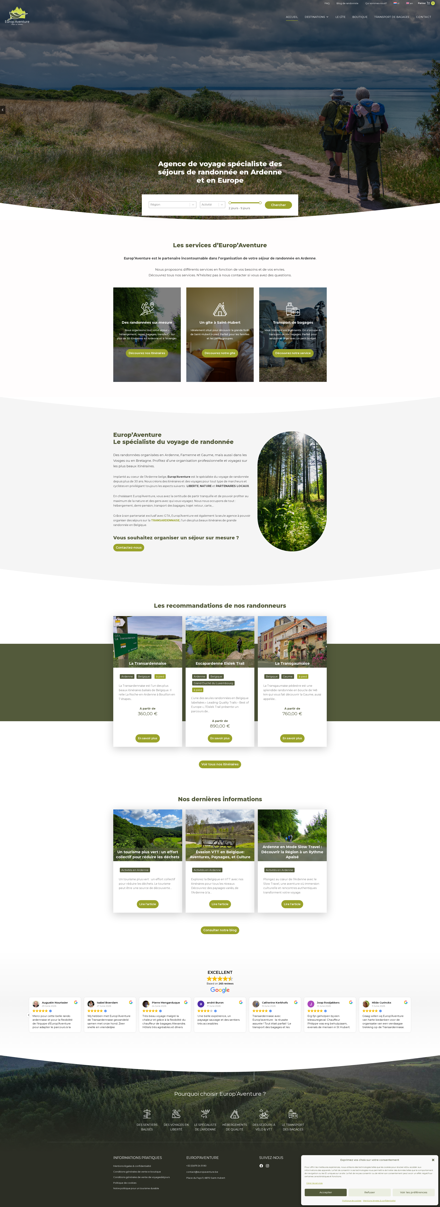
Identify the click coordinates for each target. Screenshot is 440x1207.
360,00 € (147, 713)
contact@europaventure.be (202, 1171)
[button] (433, 1160)
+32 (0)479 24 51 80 (196, 1165)
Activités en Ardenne (134, 870)
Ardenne (127, 676)
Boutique (359, 17)
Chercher (278, 205)
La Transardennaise (147, 663)
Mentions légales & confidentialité (379, 1200)
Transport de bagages (391, 17)
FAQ (327, 3)
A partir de (148, 708)
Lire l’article (147, 904)
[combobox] (169, 205)
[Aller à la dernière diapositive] (3, 110)
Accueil (292, 17)
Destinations (315, 17)
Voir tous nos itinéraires (220, 764)
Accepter (326, 1192)
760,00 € (292, 713)
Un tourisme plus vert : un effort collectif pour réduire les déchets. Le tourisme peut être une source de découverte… (147, 884)
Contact (423, 17)
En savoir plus (147, 738)
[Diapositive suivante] (437, 110)
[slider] (230, 202)
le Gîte (340, 17)
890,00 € (220, 726)
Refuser (369, 1192)
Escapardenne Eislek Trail (220, 663)
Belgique (144, 676)
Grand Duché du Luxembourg (213, 683)
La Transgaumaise (292, 663)
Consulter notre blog (220, 930)
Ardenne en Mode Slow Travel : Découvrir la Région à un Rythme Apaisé (292, 852)
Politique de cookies (351, 1200)
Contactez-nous (129, 547)
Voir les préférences (413, 1192)
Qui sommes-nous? (376, 3)
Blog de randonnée (347, 3)
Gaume (288, 676)
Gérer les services (314, 1183)
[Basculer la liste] (193, 205)
